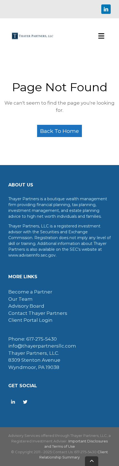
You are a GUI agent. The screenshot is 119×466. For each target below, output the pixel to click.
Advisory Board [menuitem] (26, 306)
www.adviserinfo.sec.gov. (32, 255)
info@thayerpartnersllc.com (42, 346)
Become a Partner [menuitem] (30, 292)
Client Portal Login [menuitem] (30, 320)
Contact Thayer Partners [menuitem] (37, 313)
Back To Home (59, 131)
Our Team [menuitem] (20, 299)
